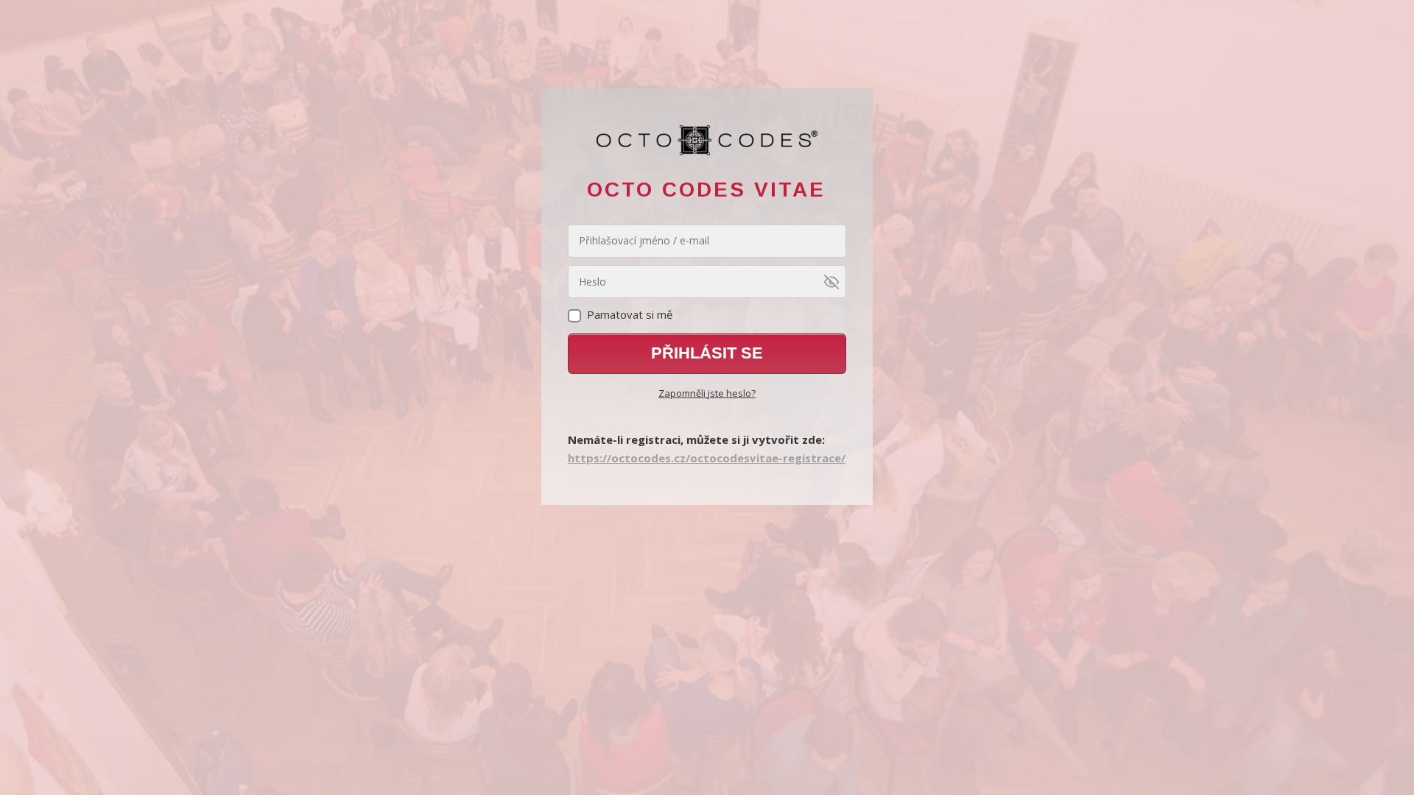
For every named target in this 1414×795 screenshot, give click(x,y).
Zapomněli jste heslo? (707, 393)
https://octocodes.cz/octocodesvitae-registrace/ (706, 458)
